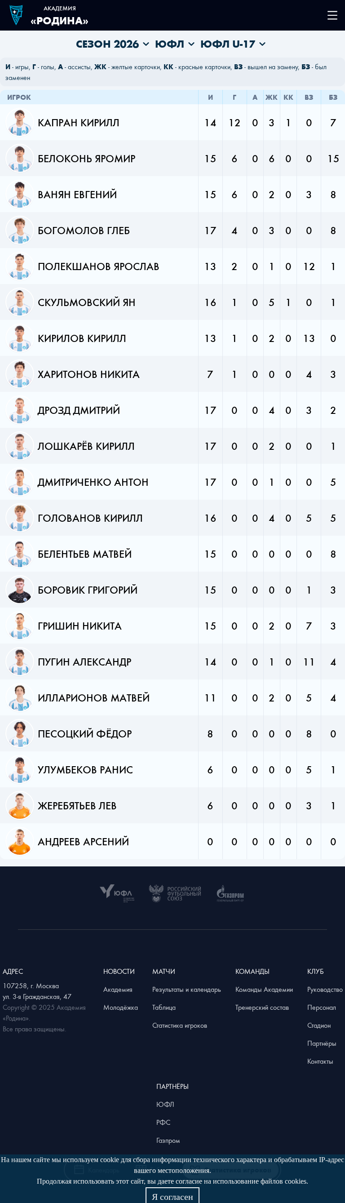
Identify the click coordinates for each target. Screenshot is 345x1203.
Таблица (164, 1007)
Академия (118, 989)
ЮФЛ (165, 1104)
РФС (163, 1122)
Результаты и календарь (186, 989)
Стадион (319, 1025)
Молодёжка (120, 1007)
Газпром (168, 1140)
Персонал (321, 1007)
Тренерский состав (262, 1007)
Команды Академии (264, 989)
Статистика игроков (179, 1025)
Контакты (320, 1061)
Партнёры (321, 1043)
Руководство (325, 989)
